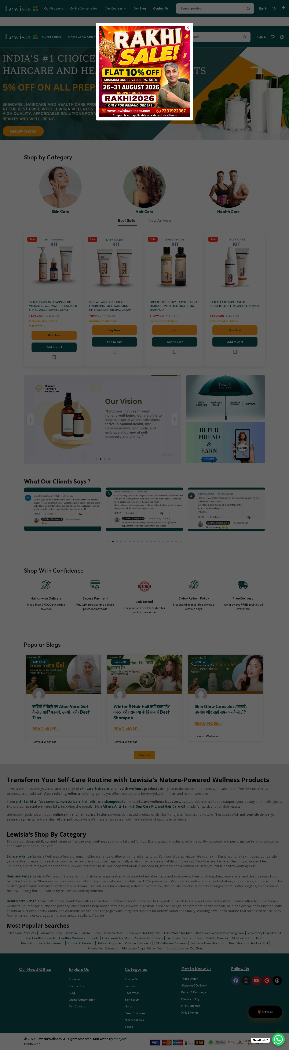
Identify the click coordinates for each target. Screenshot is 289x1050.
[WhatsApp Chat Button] (278, 1039)
